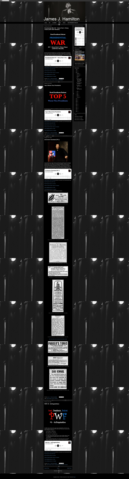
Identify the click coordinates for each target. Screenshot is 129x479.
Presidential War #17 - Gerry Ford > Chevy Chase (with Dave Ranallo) (56, 28)
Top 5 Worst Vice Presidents (52, 85)
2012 (77, 109)
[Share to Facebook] (62, 78)
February (78, 97)
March (78, 95)
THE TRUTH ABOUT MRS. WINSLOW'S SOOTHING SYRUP (58, 339)
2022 (77, 72)
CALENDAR (54, 22)
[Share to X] (61, 78)
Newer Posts (46, 468)
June (77, 91)
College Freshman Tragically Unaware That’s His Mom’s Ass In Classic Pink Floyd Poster (79, 52)
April (77, 94)
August (78, 76)
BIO (49, 22)
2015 (77, 105)
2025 (77, 69)
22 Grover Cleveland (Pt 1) (51, 139)
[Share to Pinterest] (63, 78)
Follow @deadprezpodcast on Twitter (49, 74)
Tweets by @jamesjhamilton (79, 64)
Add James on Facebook (79, 116)
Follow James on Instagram (79, 119)
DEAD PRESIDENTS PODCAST (73, 22)
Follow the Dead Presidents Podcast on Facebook (51, 72)
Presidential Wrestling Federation (59, 464)
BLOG (46, 22)
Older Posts (69, 468)
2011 (77, 111)
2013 (77, 108)
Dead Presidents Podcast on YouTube (50, 70)
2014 (77, 107)
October (78, 73)
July (77, 77)
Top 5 (59, 134)
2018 (77, 101)
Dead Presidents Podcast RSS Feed (49, 181)
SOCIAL (64, 22)
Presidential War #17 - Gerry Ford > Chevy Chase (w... (79, 80)
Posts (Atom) (60, 470)
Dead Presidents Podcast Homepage (49, 67)
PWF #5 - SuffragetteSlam (51, 404)
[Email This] (59, 78)
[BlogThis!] (60, 78)
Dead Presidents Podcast (50, 134)
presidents (56, 134)
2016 (77, 104)
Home (58, 468)
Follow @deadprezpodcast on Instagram (50, 76)
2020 (77, 100)
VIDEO (60, 22)
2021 (77, 98)
